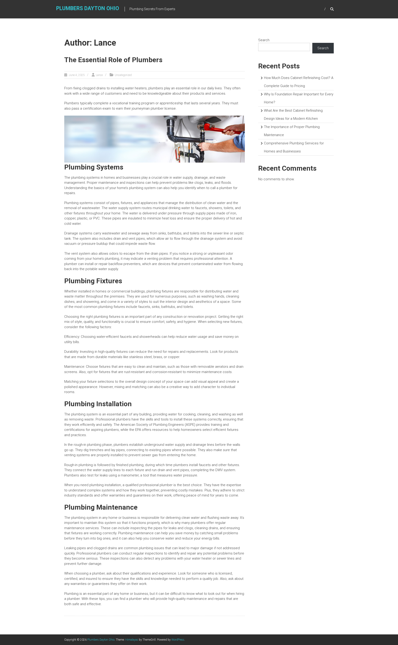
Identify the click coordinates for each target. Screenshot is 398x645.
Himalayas (131, 639)
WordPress (177, 639)
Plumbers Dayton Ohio (87, 8)
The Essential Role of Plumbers (113, 60)
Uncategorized (123, 75)
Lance (99, 75)
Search (263, 40)
